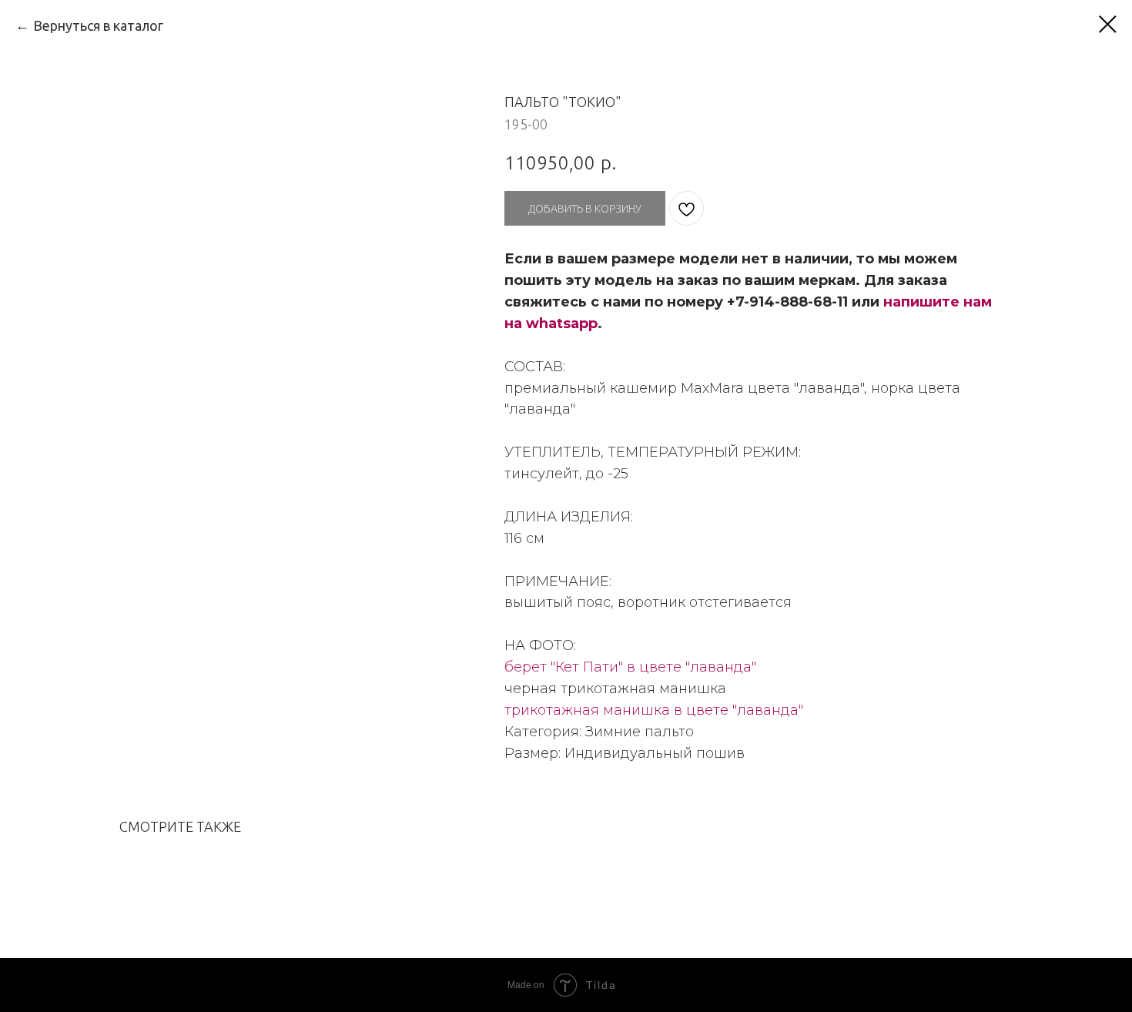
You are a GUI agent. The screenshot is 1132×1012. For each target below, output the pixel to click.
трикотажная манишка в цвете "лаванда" (653, 710)
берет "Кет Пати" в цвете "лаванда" (630, 666)
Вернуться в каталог (98, 25)
